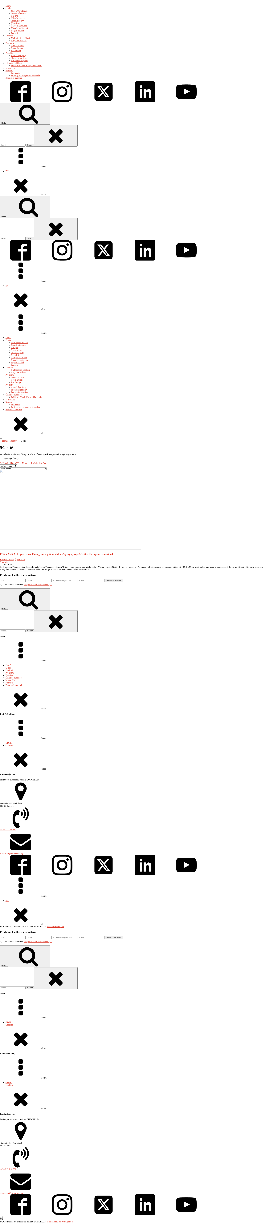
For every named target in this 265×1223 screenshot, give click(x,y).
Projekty (9, 385)
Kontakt (9, 402)
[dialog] (132, 98)
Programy (10, 375)
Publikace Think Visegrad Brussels (26, 397)
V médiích (10, 400)
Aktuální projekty (18, 387)
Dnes (13, 463)
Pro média (15, 404)
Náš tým (14, 347)
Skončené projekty (19, 390)
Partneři (14, 365)
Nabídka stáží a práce (20, 360)
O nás (8, 340)
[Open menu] (1, 438)
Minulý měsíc (40, 463)
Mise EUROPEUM (19, 342)
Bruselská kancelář (14, 409)
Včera (19, 463)
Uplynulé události (18, 372)
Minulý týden (28, 463)
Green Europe (17, 380)
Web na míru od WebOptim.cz (60, 1222)
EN (7, 171)
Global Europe (17, 377)
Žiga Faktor (20, 559)
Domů (8, 337)
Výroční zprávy (18, 350)
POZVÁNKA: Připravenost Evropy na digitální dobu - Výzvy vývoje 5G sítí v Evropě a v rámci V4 (56, 554)
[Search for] (13, 145)
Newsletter (15, 355)
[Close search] (56, 136)
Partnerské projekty (19, 392)
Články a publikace (14, 395)
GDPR (9, 743)
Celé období (5, 463)
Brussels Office (7, 559)
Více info (4, 562)
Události (9, 367)
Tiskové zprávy (17, 352)
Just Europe (16, 382)
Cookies (9, 745)
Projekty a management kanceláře (25, 407)
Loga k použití (17, 362)
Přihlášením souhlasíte (28, 584)
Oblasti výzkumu (18, 345)
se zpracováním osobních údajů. (38, 584)
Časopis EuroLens (19, 357)
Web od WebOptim (55, 926)
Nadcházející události (20, 370)
